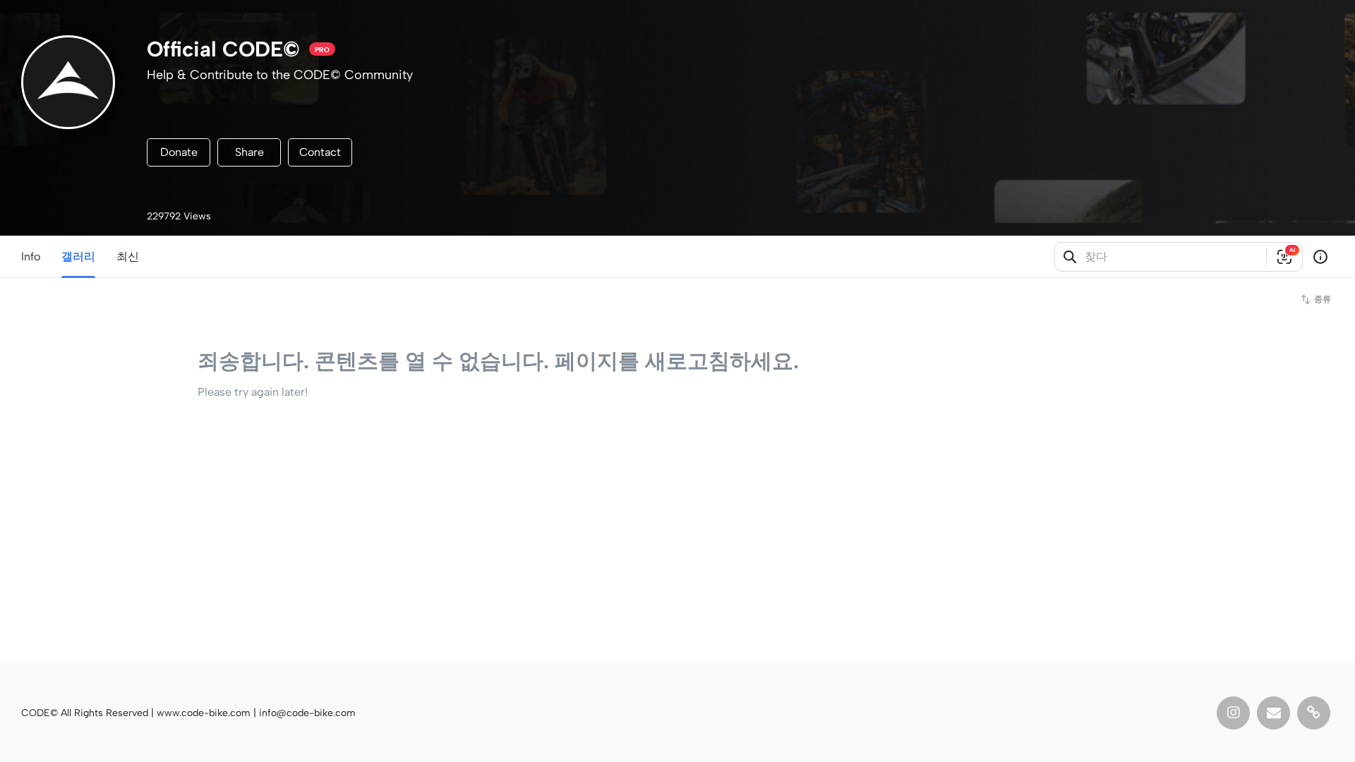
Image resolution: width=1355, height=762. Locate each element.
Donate (179, 152)
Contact (320, 152)
